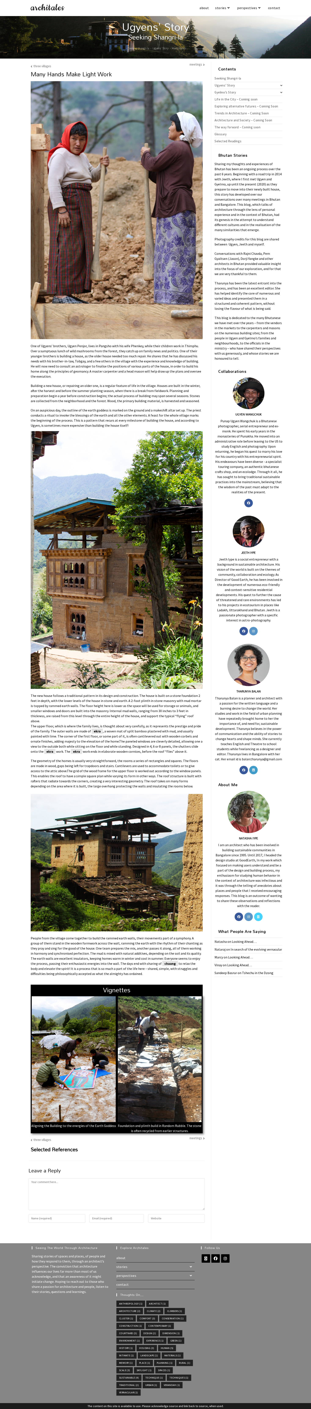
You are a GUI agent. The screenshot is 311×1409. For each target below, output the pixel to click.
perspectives (126, 1275)
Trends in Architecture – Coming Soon (242, 113)
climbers (174, 1311)
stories (121, 1267)
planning (165, 1362)
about (121, 1258)
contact (122, 1284)
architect (157, 1303)
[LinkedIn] (253, 770)
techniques (179, 1377)
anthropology (130, 1303)
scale (124, 1370)
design (149, 1333)
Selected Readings (228, 141)
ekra (97, 731)
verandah (172, 1385)
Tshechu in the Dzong (257, 973)
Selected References (54, 1149)
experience (155, 1340)
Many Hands (179, 48)
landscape (149, 1355)
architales (48, 8)
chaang (170, 963)
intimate (126, 1355)
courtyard (128, 1333)
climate (153, 1311)
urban (151, 1385)
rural (184, 1362)
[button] (35, 1064)
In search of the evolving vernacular (256, 949)
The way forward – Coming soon (237, 127)
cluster (126, 1318)
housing (146, 1348)
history (126, 1348)
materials (172, 1355)
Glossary (221, 134)
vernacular (128, 1392)
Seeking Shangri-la (228, 78)
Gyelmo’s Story (225, 92)
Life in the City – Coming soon (236, 99)
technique (154, 1377)
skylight (144, 1370)
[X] (258, 917)
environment (129, 1340)
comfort (147, 1318)
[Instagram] (253, 631)
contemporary (159, 1325)
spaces (164, 1370)
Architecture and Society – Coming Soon (243, 120)
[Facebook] (248, 503)
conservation (173, 1318)
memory (126, 1362)
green (176, 1340)
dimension (171, 1333)
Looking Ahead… (244, 941)
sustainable (129, 1377)
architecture (129, 1311)
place (144, 1362)
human (167, 1348)
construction (130, 1325)
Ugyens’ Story (225, 85)
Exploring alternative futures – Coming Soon (246, 106)
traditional (129, 1385)
